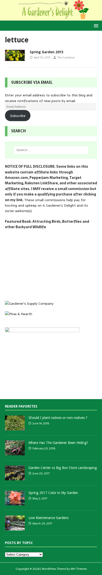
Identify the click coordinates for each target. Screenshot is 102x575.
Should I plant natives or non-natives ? (57, 418)
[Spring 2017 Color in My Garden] (15, 502)
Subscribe (18, 115)
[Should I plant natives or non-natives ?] (15, 427)
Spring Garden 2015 (46, 52)
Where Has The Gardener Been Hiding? (58, 443)
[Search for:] (51, 150)
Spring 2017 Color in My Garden (53, 493)
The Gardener (66, 57)
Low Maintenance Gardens (48, 518)
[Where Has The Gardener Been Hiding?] (15, 452)
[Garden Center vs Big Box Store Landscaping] (15, 477)
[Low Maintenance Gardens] (15, 527)
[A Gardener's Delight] (51, 18)
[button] (95, 25)
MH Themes (79, 568)
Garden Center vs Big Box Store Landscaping (62, 468)
